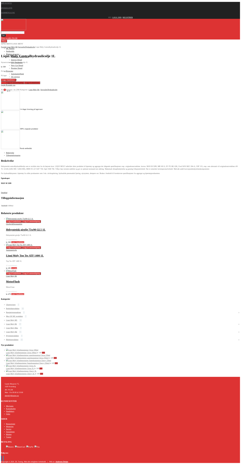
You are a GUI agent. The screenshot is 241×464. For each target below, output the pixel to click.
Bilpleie (9, 434)
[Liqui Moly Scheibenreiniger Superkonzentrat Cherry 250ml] (28, 361)
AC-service (15, 77)
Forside (3, 47)
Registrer (128, 17)
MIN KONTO (6, 3)
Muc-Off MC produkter (14, 316)
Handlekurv (10, 411)
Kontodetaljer (11, 409)
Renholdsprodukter (12, 309)
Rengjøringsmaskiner (13, 312)
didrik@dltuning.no (12, 396)
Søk (3, 35)
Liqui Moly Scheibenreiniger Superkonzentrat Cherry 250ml (28, 363)
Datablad (4, 193)
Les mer (14, 268)
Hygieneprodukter (12, 336)
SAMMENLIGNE (8, 13)
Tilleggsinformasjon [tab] (13, 155)
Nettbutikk (10, 51)
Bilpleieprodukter (12, 340)
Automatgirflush (17, 74)
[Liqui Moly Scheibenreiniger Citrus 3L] (21, 366)
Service (8, 429)
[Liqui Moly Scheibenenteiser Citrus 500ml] (22, 350)
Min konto (9, 406)
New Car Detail (17, 65)
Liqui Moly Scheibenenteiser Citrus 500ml (21, 353)
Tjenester (9, 71)
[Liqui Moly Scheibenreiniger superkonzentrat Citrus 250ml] (28, 355)
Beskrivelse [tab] (10, 153)
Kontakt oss (10, 85)
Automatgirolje (11, 250)
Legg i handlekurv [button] (17, 242)
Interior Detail (16, 60)
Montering (9, 427)
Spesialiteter (10, 432)
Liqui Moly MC (11, 320)
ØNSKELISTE (6, 8)
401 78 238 (12, 38)
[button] (12, 44)
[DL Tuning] (13, 29)
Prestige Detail (16, 68)
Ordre (8, 414)
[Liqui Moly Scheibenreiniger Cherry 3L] (21, 371)
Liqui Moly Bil (12, 47)
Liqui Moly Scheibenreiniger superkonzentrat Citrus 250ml (27, 358)
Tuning (8, 437)
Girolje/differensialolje (14, 224)
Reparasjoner (10, 424)
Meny (4, 41)
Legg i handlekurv (8, 80)
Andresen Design (61, 462)
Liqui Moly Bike (12, 328)
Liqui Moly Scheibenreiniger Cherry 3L (20, 374)
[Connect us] (1, 458)
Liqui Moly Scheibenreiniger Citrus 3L (20, 368)
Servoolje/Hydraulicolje (26, 47)
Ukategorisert (11, 305)
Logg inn (117, 17)
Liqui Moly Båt (11, 332)
